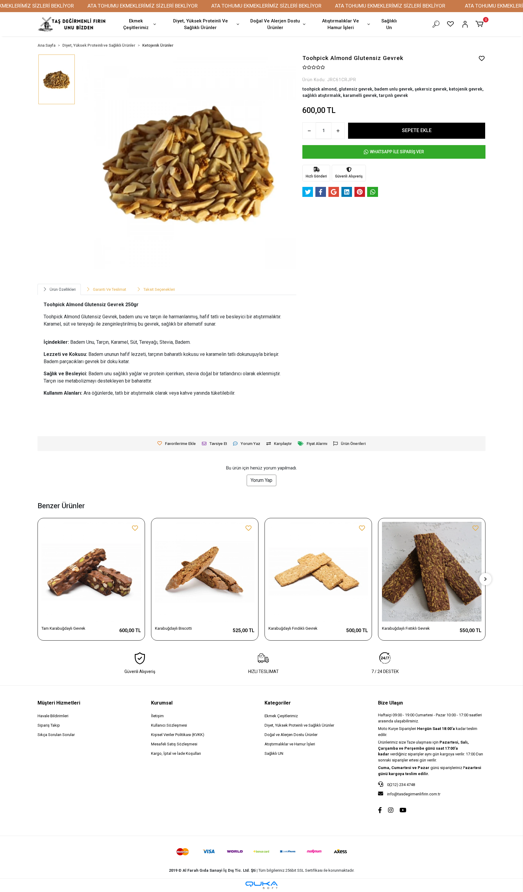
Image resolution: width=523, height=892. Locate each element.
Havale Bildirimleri (53, 716)
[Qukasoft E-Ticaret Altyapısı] (261, 885)
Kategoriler (278, 703)
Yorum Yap (261, 480)
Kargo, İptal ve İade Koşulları (176, 753)
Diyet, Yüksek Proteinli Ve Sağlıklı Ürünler (200, 24)
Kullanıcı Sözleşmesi (169, 725)
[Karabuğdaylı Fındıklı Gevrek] (318, 572)
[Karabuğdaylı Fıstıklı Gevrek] (432, 572)
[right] (485, 579)
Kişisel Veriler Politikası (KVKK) (177, 734)
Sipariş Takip (49, 725)
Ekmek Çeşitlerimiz (136, 24)
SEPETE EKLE (417, 130)
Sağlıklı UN (274, 753)
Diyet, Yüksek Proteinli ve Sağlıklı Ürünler (299, 725)
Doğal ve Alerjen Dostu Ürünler (291, 734)
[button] (480, 24)
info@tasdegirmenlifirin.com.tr (413, 794)
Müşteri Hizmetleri (59, 703)
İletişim (157, 716)
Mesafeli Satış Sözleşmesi (174, 744)
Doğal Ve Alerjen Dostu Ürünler (275, 24)
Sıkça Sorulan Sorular (56, 734)
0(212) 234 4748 (400, 784)
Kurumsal (162, 703)
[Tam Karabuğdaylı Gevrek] (91, 572)
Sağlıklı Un (389, 24)
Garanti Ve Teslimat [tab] (109, 289)
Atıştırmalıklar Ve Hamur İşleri (340, 24)
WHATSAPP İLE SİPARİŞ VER (397, 151)
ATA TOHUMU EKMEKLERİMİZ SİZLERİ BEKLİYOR (142, 6)
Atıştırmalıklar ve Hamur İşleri (290, 744)
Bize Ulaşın (390, 703)
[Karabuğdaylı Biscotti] (205, 572)
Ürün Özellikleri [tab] (63, 289)
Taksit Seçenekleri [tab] (159, 289)
